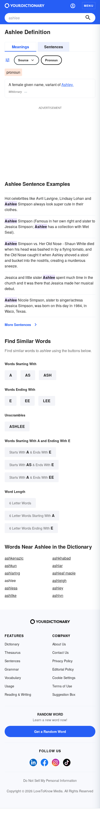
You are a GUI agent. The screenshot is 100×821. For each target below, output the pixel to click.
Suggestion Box (63, 694)
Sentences (53, 46)
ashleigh (59, 580)
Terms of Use (62, 686)
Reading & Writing (18, 694)
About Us (59, 644)
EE (27, 400)
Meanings (20, 46)
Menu (88, 5)
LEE (46, 400)
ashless (11, 588)
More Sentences (18, 324)
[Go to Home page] (24, 5)
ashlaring (12, 573)
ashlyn (57, 595)
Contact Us (60, 652)
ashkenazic (14, 558)
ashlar (57, 565)
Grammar (12, 669)
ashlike (11, 595)
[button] (73, 5)
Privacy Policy (62, 660)
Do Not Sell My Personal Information (50, 780)
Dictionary (12, 644)
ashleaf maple (64, 573)
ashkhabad (61, 558)
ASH (47, 375)
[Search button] (88, 18)
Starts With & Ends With (30, 452)
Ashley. (67, 84)
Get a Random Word (50, 731)
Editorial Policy (63, 669)
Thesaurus (12, 652)
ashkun (11, 565)
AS (27, 375)
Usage (9, 686)
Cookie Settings (63, 677)
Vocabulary (13, 677)
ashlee (17, 426)
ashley (57, 588)
